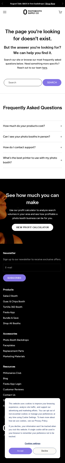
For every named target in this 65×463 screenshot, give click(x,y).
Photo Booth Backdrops (16, 339)
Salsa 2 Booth (10, 295)
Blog (5, 378)
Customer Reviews (13, 389)
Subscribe (14, 277)
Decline (44, 451)
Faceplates (9, 345)
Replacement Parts (13, 351)
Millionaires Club (12, 373)
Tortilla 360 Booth (12, 306)
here (44, 67)
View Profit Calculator (32, 227)
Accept (20, 451)
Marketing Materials (14, 356)
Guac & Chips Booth (14, 301)
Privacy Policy (41, 421)
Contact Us (9, 394)
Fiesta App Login (12, 383)
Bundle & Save (11, 317)
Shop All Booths (11, 323)
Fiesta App (9, 312)
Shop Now (50, 3)
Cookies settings (32, 443)
